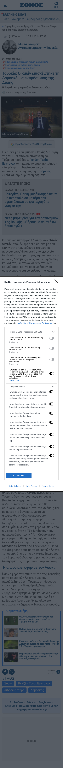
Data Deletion (15, 486)
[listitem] (31, 331)
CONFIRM (18, 475)
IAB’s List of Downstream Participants (35, 323)
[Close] (57, 282)
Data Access (31, 486)
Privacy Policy (48, 486)
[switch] (51, 338)
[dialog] (31, 384)
